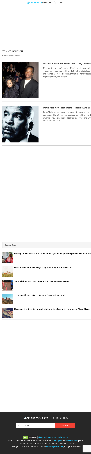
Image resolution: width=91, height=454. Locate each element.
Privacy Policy (72, 440)
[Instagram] (57, 418)
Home (4, 56)
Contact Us (51, 437)
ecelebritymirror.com (54, 446)
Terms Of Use (57, 440)
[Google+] (54, 418)
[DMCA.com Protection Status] (30, 437)
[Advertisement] (51, 27)
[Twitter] (60, 418)
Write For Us (63, 437)
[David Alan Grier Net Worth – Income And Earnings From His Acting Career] (20, 124)
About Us (42, 437)
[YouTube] (63, 418)
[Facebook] (51, 418)
